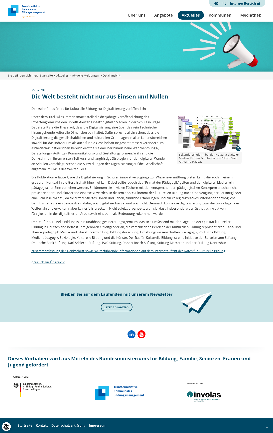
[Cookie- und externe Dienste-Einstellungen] (6, 426)
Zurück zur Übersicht (49, 262)
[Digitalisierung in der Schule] (209, 133)
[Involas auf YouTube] (141, 334)
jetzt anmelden (117, 307)
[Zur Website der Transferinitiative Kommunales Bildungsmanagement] (119, 393)
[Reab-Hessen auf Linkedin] (132, 334)
